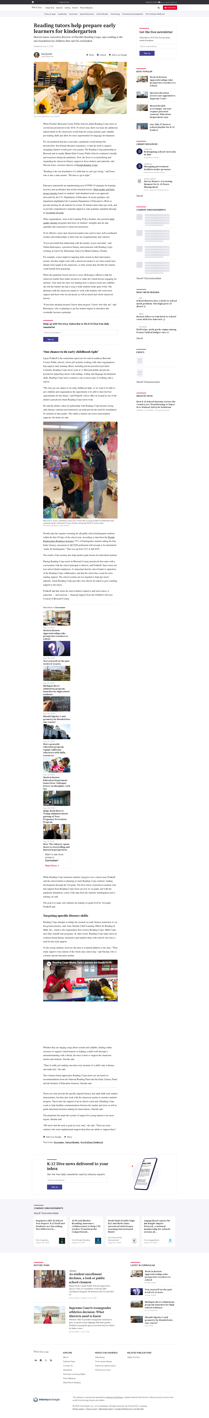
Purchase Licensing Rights (74, 1374)
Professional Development (132, 14)
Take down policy (105, 1409)
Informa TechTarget (114, 1397)
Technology (115, 14)
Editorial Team (69, 1361)
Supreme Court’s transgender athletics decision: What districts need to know (90, 1312)
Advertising (99, 1357)
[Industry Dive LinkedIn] (35, 1360)
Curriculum (73, 14)
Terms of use (91, 1409)
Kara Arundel (46, 53)
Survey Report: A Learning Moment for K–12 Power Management (158, 184)
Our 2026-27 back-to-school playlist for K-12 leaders (162, 127)
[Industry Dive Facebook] (40, 1360)
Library (68, 8)
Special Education (87, 14)
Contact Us (68, 1365)
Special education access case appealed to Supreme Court (162, 95)
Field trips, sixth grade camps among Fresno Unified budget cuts (156, 331)
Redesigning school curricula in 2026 (160, 153)
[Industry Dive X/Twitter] (45, 1360)
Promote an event (152, 381)
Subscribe (171, 8)
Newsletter (67, 1370)
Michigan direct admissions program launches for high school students (159, 1304)
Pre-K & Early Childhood (155, 14)
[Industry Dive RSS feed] (50, 1360)
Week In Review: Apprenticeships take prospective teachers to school (163, 81)
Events (75, 8)
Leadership (62, 14)
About (65, 1357)
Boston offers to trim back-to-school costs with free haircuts (156, 318)
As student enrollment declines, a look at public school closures (87, 1278)
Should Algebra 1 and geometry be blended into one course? (159, 1320)
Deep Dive (50, 8)
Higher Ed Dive (64, 2)
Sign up (51, 339)
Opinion (59, 8)
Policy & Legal (50, 14)
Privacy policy (78, 1409)
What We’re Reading (72, 1382)
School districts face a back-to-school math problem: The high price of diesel (156, 303)
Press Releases (86, 8)
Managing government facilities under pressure (157, 168)
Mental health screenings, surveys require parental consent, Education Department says (160, 111)
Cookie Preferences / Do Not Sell (129, 1409)
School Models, (72, 1142)
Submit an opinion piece (105, 1365)
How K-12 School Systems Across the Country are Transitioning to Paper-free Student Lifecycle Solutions (156, 404)
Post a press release (152, 278)
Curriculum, (59, 1142)
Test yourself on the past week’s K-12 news (158, 1291)
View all (139, 195)
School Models (102, 14)
